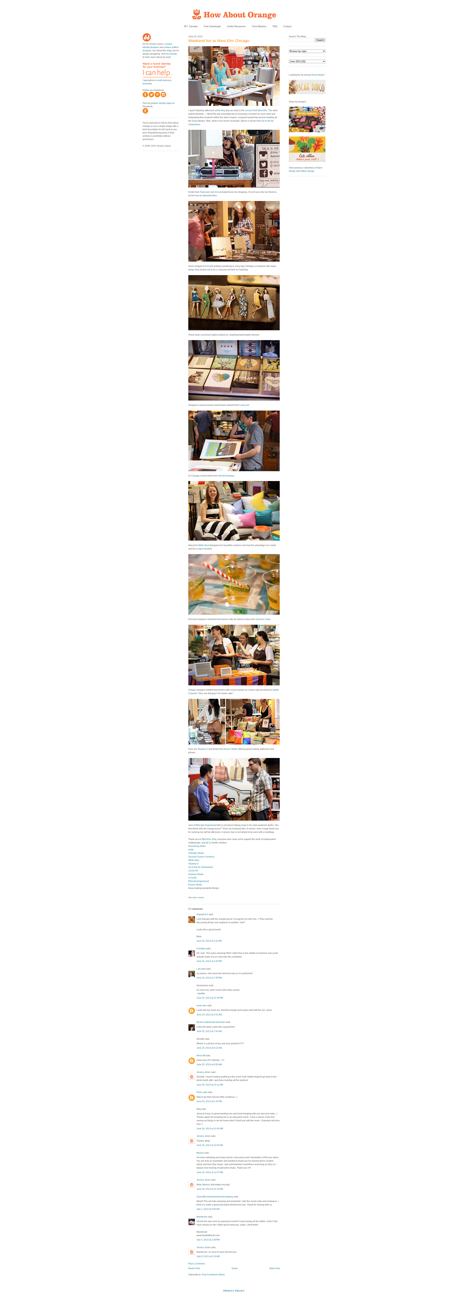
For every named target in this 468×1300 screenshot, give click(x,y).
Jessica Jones (204, 1072)
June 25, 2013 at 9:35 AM (209, 1064)
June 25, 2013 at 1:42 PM (209, 1101)
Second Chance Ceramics (201, 856)
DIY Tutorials (191, 26)
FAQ (275, 26)
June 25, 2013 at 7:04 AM (209, 1031)
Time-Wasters (259, 26)
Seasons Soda (263, 619)
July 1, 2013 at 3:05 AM (208, 1209)
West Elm (206, 839)
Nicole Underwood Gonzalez (211, 1022)
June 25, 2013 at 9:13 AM (209, 1048)
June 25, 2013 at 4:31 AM (209, 1014)
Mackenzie (202, 1216)
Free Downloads (212, 26)
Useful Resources (236, 26)
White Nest (203, 545)
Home (235, 1268)
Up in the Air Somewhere (200, 867)
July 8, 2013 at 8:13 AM (208, 1256)
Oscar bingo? (318, 75)
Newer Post (194, 1268)
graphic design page (161, 103)
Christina (201, 948)
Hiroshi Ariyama (226, 475)
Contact (287, 26)
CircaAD (209, 266)
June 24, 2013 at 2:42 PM (209, 961)
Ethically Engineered (206, 825)
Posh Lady (202, 1092)
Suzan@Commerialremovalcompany (215, 1196)
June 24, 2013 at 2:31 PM (209, 941)
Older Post (274, 1268)
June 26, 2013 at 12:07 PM (210, 1172)
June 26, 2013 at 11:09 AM (210, 1145)
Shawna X (203, 749)
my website (171, 54)
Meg (199, 1109)
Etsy (223, 110)
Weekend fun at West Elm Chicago (218, 41)
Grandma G (202, 914)
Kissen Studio (230, 749)
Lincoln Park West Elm (256, 110)
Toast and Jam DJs (209, 192)
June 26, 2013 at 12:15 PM (210, 1189)
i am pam (201, 969)
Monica (200, 1153)
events (201, 897)
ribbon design (307, 171)
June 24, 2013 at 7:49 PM (209, 978)
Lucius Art (244, 405)
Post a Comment (196, 1263)
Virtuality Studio (196, 853)
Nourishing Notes (197, 846)
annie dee (202, 1005)
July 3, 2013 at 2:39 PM (208, 1239)
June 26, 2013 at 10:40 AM (210, 1128)
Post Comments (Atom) (213, 1274)
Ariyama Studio (195, 874)
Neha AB (201, 1055)
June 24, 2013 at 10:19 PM (210, 998)
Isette (191, 849)
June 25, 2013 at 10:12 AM (210, 1084)
